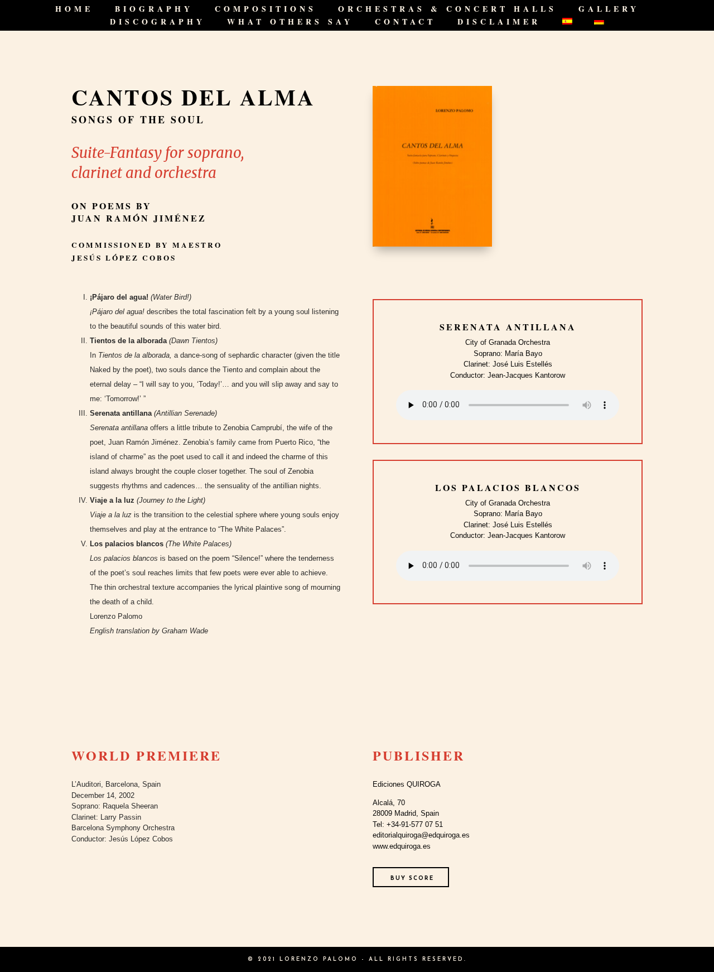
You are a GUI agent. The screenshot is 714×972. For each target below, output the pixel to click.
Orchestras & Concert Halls (447, 10)
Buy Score (412, 878)
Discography (157, 22)
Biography (154, 10)
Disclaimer (499, 22)
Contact (405, 22)
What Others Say (290, 22)
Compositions (265, 10)
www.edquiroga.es (402, 846)
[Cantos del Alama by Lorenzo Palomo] (432, 246)
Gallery (608, 10)
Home (74, 10)
